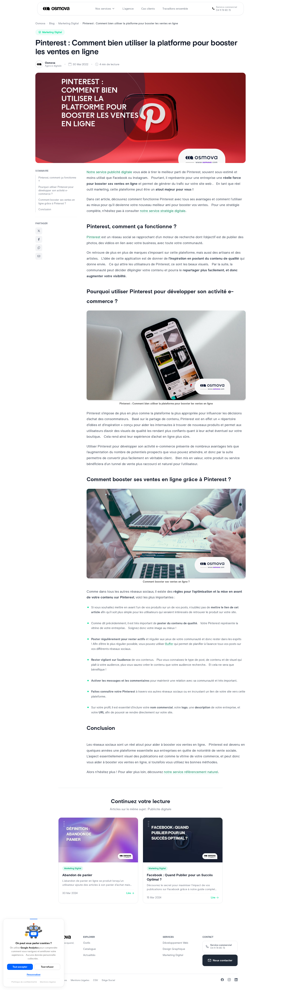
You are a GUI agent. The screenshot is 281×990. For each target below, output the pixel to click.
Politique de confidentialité (24, 982)
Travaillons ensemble (175, 8)
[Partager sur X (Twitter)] (38, 230)
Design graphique (174, 948)
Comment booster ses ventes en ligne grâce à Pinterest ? (56, 201)
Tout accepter (20, 967)
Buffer (169, 643)
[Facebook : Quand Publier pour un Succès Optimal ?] (183, 860)
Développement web (175, 942)
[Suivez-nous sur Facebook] (222, 979)
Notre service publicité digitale (109, 172)
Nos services (103, 8)
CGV (95, 980)
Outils (86, 942)
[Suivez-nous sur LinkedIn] (236, 979)
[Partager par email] (38, 256)
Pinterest (94, 237)
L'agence (128, 8)
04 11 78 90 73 (223, 10)
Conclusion (44, 209)
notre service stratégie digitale (162, 211)
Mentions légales (80, 980)
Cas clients (148, 8)
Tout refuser (47, 967)
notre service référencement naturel (191, 772)
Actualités (89, 955)
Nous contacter (222, 960)
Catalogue (89, 948)
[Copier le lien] (38, 247)
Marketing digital (173, 955)
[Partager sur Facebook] (38, 239)
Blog (51, 23)
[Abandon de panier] (98, 860)
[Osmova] (56, 8)
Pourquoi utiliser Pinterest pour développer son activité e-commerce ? (56, 190)
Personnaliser (34, 974)
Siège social (108, 980)
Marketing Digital (68, 23)
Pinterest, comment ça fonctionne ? (57, 179)
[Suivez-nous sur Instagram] (229, 979)
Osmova (40, 23)
